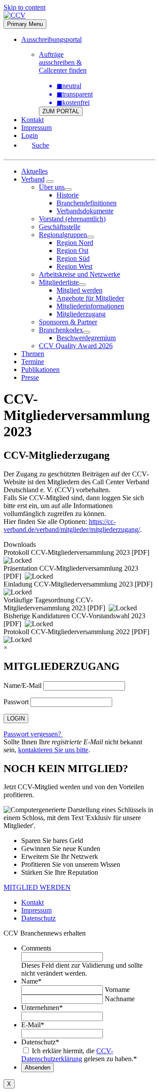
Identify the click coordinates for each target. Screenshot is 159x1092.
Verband (33, 179)
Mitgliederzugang (81, 314)
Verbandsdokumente (85, 211)
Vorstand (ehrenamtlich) (72, 219)
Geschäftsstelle (59, 226)
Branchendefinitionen (87, 203)
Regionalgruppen (63, 234)
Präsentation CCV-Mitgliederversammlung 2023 (71, 568)
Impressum (36, 127)
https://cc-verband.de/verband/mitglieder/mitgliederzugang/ (72, 525)
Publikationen (40, 369)
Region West (74, 266)
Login (29, 135)
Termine (32, 361)
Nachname (120, 999)
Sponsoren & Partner (68, 322)
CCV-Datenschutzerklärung (67, 1054)
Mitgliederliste (59, 282)
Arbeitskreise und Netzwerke (79, 274)
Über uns (51, 187)
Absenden (37, 1067)
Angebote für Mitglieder (90, 298)
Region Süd (73, 258)
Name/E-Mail (23, 685)
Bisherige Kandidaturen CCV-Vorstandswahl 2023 (74, 616)
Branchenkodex (61, 330)
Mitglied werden (79, 290)
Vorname (117, 989)
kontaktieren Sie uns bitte (53, 750)
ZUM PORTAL (60, 111)
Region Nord (75, 242)
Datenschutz (38, 918)
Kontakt (32, 119)
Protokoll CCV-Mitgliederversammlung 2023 (67, 552)
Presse (30, 377)
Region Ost (72, 250)
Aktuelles (34, 171)
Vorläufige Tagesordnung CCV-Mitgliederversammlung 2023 (48, 604)
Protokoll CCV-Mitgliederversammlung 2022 (67, 631)
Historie (68, 195)
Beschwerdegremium (86, 338)
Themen (32, 353)
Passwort (16, 702)
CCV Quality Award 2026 (76, 345)
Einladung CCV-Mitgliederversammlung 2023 (68, 584)
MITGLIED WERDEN (37, 887)
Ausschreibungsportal (51, 39)
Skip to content (24, 7)
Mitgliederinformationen (90, 306)
